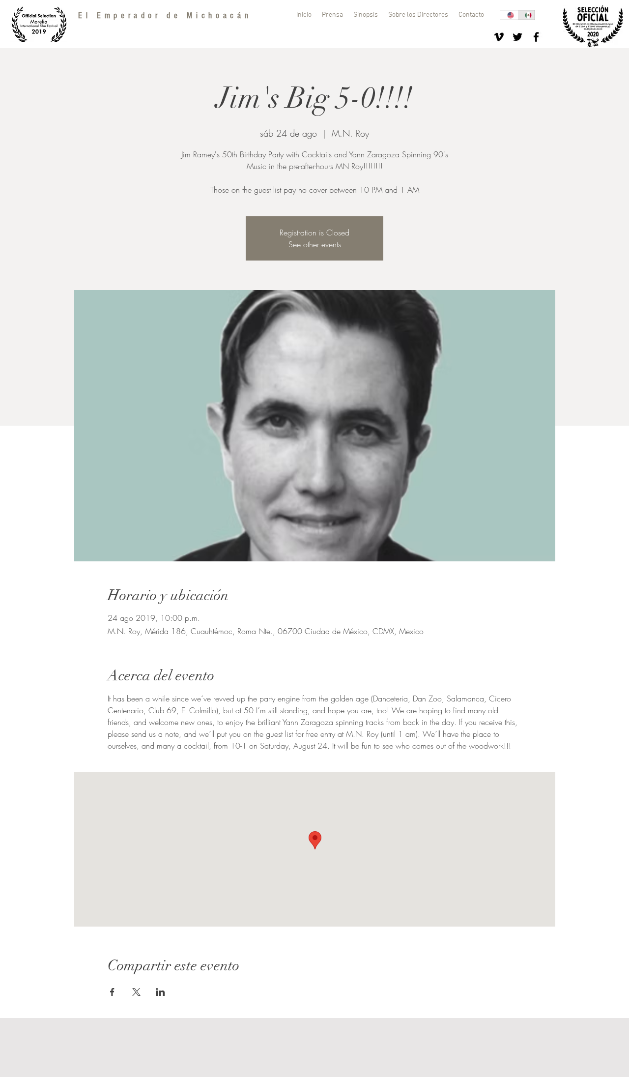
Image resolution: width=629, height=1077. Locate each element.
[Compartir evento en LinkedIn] (160, 992)
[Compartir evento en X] (136, 992)
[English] (508, 15)
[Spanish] (526, 15)
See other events (314, 244)
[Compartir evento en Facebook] (112, 992)
